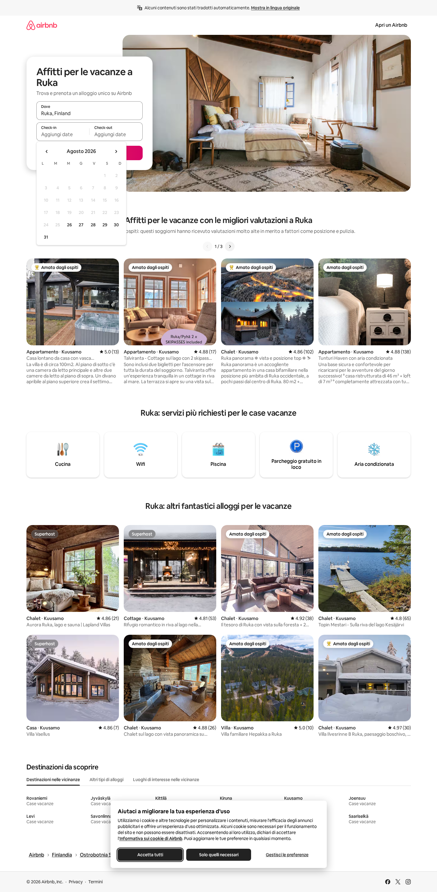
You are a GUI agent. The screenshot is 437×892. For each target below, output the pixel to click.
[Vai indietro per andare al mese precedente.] (47, 151)
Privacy (76, 881)
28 (93, 225)
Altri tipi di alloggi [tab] (106, 779)
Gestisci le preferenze (287, 854)
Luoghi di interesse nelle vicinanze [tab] (166, 779)
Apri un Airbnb (391, 25)
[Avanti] (230, 246)
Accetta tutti (150, 854)
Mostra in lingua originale (275, 8)
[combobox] (89, 113)
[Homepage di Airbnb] (41, 25)
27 (81, 225)
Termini (95, 881)
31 (46, 237)
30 (116, 225)
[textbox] (63, 134)
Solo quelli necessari (218, 854)
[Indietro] (207, 246)
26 (69, 225)
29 (104, 225)
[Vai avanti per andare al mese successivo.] (116, 151)
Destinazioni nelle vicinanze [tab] (53, 779)
